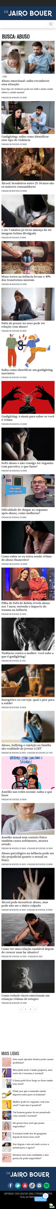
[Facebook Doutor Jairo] (10, 1185)
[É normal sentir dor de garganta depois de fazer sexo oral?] (6, 1136)
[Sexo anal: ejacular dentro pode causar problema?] (6, 1062)
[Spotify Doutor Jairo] (46, 1185)
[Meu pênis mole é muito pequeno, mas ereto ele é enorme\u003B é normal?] (6, 1072)
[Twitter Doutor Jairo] (17, 1185)
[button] (41, 1197)
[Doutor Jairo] (28, 13)
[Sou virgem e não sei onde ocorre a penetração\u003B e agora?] (6, 1147)
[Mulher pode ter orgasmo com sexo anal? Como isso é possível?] (6, 1104)
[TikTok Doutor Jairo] (31, 1185)
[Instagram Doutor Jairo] (38, 1185)
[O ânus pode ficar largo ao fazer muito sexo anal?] (6, 1083)
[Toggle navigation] (51, 24)
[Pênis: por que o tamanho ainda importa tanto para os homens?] (6, 1093)
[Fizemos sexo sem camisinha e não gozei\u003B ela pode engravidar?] (6, 1157)
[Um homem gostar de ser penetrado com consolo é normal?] (6, 1115)
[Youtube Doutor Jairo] (24, 1185)
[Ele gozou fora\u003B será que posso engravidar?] (6, 1125)
